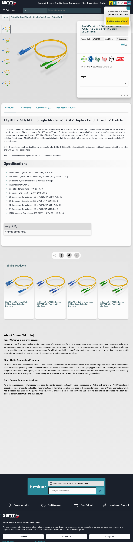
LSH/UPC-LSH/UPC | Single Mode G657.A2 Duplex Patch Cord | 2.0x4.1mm (49, 304)
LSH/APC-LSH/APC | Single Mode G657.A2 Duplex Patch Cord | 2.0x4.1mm (112, 304)
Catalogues (74, 3)
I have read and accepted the (70, 483)
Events (50, 3)
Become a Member (117, 21)
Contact (103, 3)
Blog (65, 3)
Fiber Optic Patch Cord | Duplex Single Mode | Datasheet (123, 44)
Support (42, 3)
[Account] (111, 3)
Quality (58, 3)
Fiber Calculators (89, 3)
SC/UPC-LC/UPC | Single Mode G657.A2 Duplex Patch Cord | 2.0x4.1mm (16, 304)
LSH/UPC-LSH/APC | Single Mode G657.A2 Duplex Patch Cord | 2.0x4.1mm (80, 304)
